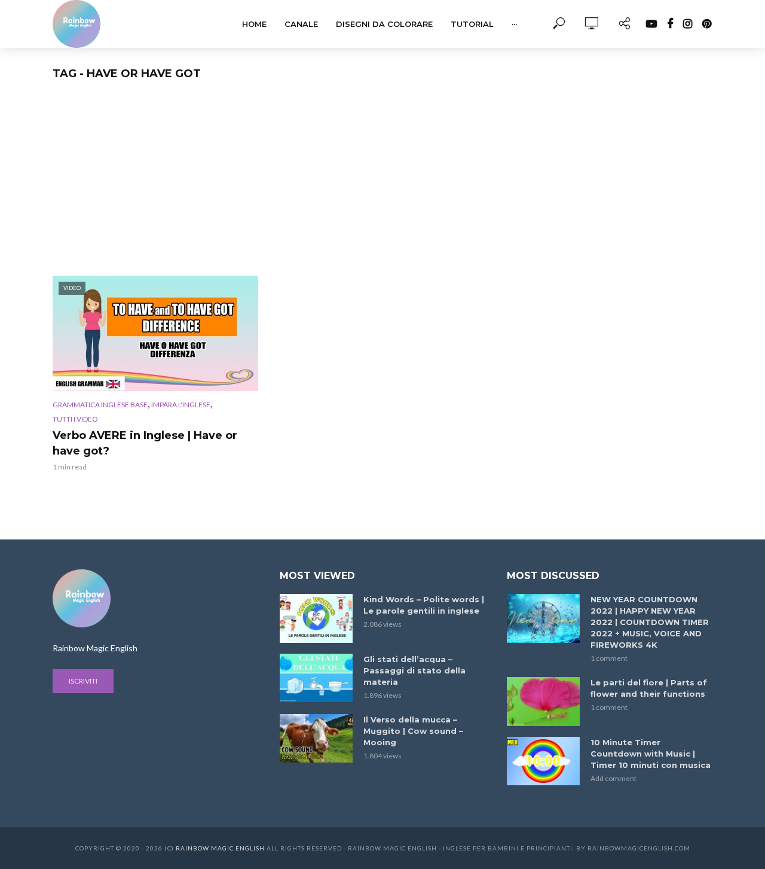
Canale (301, 24)
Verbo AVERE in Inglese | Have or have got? (145, 443)
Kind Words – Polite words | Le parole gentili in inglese (423, 604)
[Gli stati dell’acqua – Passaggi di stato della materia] (316, 678)
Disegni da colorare (384, 24)
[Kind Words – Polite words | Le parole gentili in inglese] (316, 618)
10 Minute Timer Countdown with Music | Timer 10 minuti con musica (650, 753)
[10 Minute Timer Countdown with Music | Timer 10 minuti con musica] (543, 761)
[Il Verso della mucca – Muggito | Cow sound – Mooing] (316, 738)
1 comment (609, 658)
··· (514, 24)
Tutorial (472, 24)
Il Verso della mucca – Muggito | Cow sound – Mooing (413, 731)
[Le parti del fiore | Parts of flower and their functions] (543, 701)
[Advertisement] (382, 186)
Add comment (613, 778)
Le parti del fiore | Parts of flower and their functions (648, 688)
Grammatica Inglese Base (100, 404)
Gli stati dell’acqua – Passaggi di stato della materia (414, 670)
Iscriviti (83, 680)
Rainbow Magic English (220, 848)
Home (254, 24)
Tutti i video (75, 418)
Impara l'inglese (180, 404)
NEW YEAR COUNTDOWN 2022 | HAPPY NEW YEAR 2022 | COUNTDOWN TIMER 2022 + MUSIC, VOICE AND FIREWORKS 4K (649, 622)
